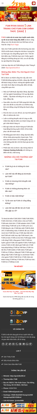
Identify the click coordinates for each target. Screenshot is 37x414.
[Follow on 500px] (27, 344)
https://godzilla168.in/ (13, 68)
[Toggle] (3, 167)
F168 (3, 334)
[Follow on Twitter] (10, 344)
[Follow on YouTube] (23, 344)
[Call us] (16, 344)
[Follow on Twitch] (30, 344)
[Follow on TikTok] (6, 344)
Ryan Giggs (15, 44)
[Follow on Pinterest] (20, 344)
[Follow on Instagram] (3, 344)
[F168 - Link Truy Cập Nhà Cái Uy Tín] (18, 3)
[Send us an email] (13, 344)
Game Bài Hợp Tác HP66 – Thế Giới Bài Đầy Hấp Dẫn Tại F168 (18, 292)
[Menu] (2, 3)
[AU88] (18, 405)
